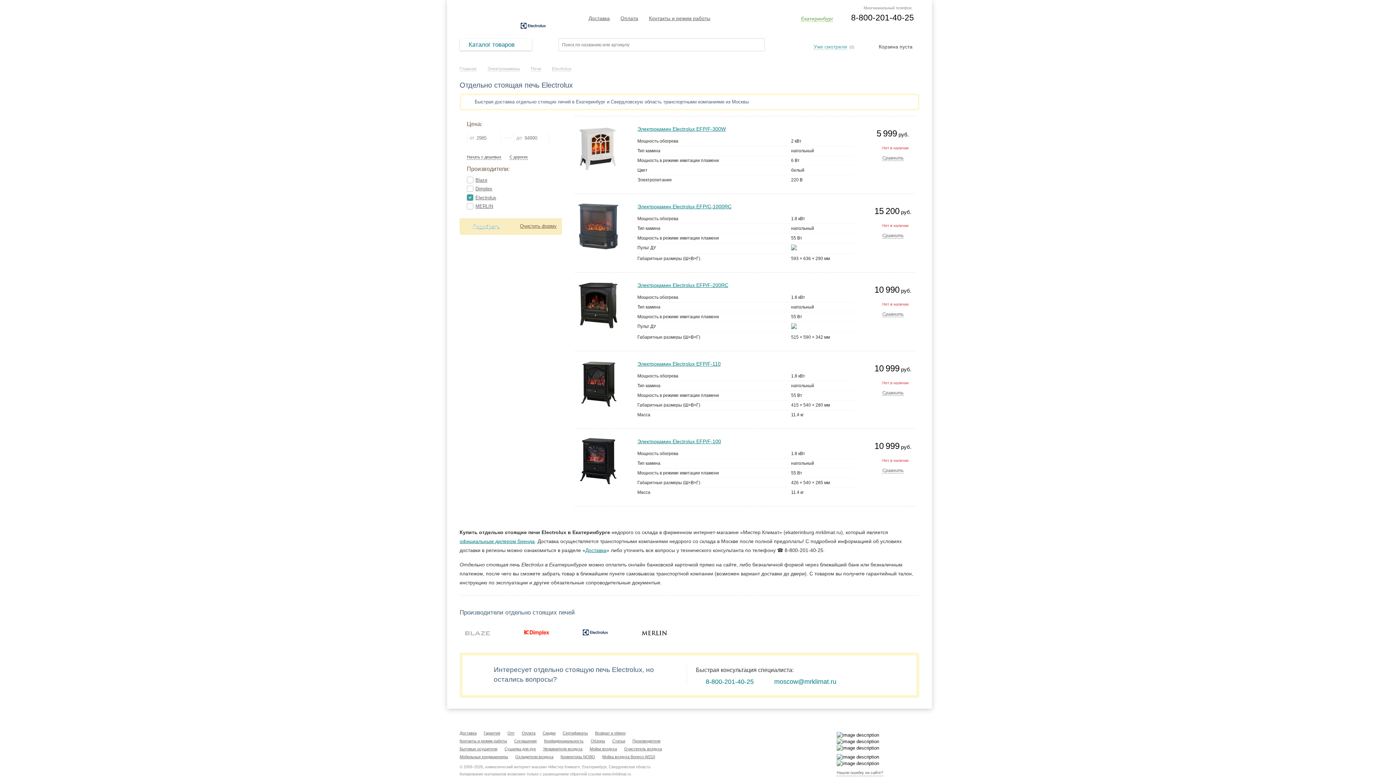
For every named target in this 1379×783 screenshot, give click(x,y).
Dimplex (483, 188)
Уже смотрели (830, 47)
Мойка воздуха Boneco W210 (628, 757)
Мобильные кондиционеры (484, 757)
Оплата (629, 18)
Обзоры (598, 741)
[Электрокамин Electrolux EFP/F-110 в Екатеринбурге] (598, 363)
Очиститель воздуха (643, 749)
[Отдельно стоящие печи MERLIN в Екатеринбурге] (654, 632)
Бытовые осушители (478, 749)
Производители (646, 741)
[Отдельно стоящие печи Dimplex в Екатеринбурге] (536, 632)
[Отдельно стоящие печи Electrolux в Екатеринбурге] (595, 632)
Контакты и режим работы (679, 18)
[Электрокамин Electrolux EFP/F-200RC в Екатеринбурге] (598, 284)
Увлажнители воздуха (562, 749)
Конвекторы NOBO (578, 757)
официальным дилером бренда (497, 541)
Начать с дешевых (484, 157)
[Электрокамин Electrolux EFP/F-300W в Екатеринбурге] (598, 128)
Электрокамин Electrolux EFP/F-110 (679, 364)
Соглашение (525, 741)
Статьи (618, 741)
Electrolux (485, 197)
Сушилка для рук (520, 749)
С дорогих (519, 157)
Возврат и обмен (610, 733)
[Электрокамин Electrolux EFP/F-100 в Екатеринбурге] (598, 441)
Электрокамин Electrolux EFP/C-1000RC (684, 206)
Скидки (549, 733)
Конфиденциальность (564, 741)
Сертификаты (575, 733)
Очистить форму (538, 226)
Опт (511, 733)
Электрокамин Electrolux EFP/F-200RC (682, 285)
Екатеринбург (817, 19)
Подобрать (486, 226)
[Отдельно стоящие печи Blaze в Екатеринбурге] (478, 632)
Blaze (481, 180)
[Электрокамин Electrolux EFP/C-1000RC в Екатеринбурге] (598, 206)
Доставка (599, 18)
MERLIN (484, 206)
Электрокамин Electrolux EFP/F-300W (681, 129)
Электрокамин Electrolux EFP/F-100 (679, 441)
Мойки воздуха (603, 749)
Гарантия (492, 733)
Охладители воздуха (534, 757)
